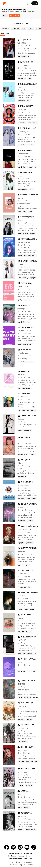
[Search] (28, 3)
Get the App (12, 856)
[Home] (14, 3)
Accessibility (13, 865)
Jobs (25, 859)
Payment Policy (27, 862)
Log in (35, 3)
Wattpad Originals (15, 853)
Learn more (14, 15)
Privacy (17, 862)
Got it (5, 15)
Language (21, 856)
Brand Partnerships (15, 859)
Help (20, 865)
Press (30, 859)
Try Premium (27, 853)
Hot (2, 33)
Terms (11, 862)
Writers (28, 856)
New (7, 33)
